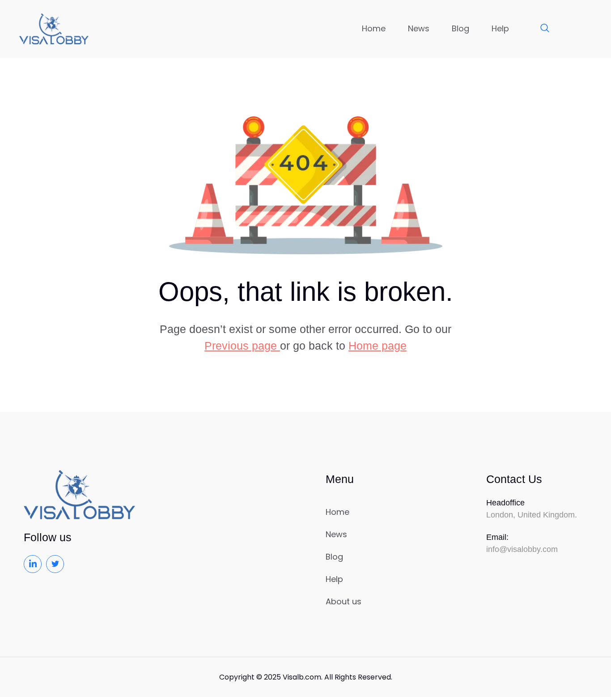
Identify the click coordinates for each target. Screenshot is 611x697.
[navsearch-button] (540, 29)
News (418, 28)
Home (374, 28)
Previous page (242, 345)
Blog (460, 28)
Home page (377, 345)
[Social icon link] (33, 564)
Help (500, 28)
